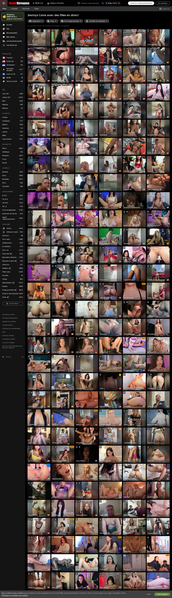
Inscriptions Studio (8, 339)
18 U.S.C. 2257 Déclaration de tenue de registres (12, 347)
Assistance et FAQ (8, 314)
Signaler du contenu (9, 321)
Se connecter (162, 3)
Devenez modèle (8, 335)
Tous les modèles (8, 342)
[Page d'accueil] (19, 3)
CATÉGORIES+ (14, 303)
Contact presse (7, 325)
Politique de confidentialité (11, 328)
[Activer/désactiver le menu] (3, 3)
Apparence (36, 21)
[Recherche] (102, 3)
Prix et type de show (71, 21)
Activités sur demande (97, 21)
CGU (3, 332)
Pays (52, 21)
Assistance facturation (9, 318)
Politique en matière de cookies (15, 595)
